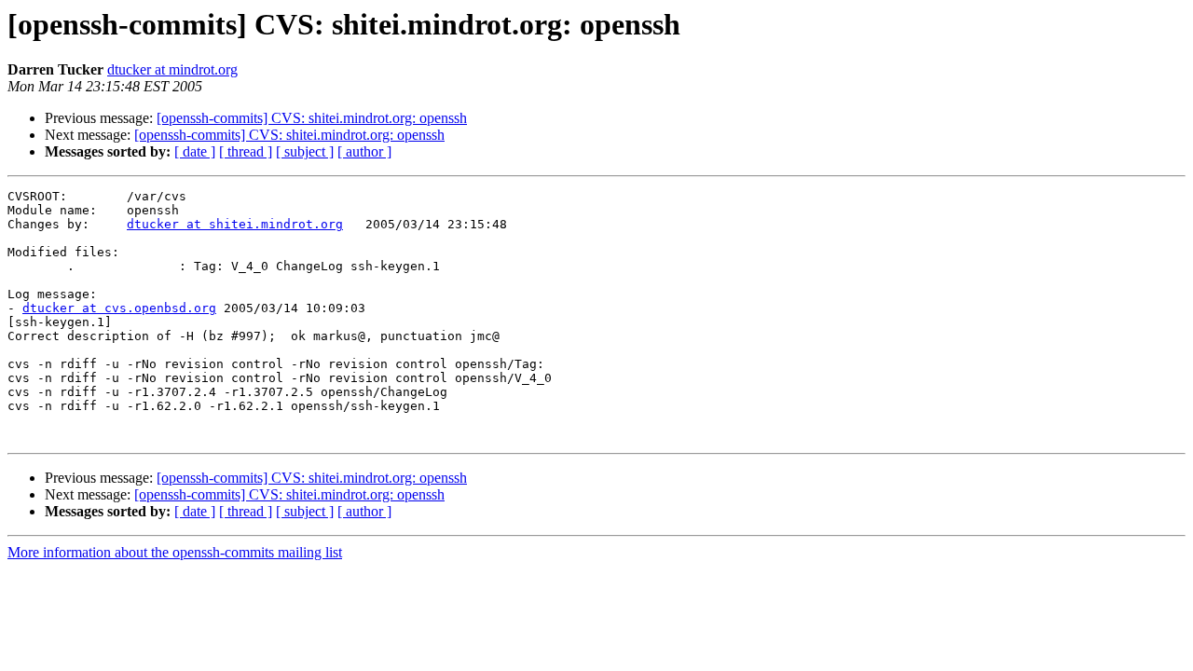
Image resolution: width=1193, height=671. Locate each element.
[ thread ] (245, 151)
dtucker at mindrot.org (172, 69)
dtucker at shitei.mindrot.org (235, 224)
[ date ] (194, 151)
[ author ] (364, 151)
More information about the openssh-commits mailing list (174, 552)
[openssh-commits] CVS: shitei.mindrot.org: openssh (312, 118)
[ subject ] (305, 151)
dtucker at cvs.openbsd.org (119, 308)
